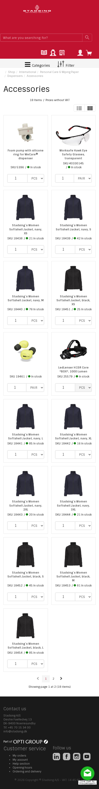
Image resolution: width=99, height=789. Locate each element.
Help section (21, 764)
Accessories (35, 76)
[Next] (61, 678)
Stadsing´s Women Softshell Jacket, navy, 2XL (25, 505)
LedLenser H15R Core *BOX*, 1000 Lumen (73, 369)
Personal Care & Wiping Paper (59, 72)
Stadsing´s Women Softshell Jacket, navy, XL (73, 436)
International (27, 72)
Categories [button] (40, 65)
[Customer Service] (53, 53)
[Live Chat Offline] (89, 775)
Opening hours (22, 767)
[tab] (44, 53)
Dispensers (15, 76)
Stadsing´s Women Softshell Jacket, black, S (25, 574)
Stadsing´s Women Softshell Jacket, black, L (26, 646)
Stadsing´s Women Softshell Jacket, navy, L (25, 436)
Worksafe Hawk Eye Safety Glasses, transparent (73, 154)
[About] (62, 53)
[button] (80, 53)
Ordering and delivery (27, 771)
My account (20, 760)
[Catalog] (44, 53)
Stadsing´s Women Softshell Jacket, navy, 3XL (73, 505)
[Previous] (38, 678)
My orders (19, 755)
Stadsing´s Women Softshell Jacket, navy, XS (25, 229)
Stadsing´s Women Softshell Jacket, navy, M (26, 298)
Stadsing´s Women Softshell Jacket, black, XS (73, 300)
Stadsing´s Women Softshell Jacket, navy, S (73, 227)
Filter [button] (69, 65)
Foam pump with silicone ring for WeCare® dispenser (26, 154)
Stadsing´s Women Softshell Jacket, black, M (73, 576)
